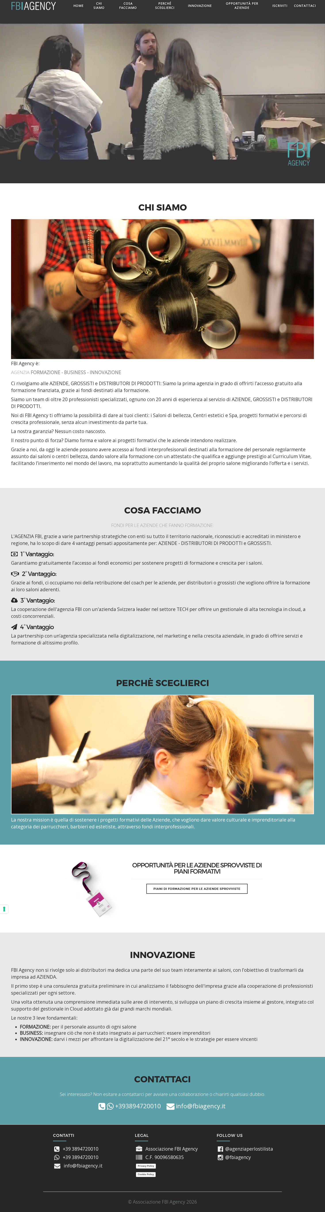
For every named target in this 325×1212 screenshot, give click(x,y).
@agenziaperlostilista (249, 1149)
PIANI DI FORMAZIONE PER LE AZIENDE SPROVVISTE (197, 889)
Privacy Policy (146, 1165)
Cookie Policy (146, 1174)
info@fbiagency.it (200, 1106)
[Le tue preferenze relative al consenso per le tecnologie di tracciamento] (4, 909)
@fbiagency (238, 1157)
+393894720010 (137, 1106)
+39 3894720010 (80, 1149)
